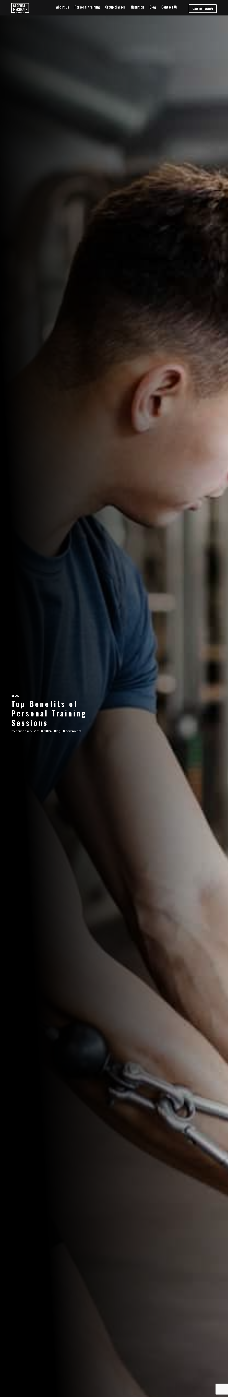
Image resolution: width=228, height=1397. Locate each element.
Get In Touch (202, 8)
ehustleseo (24, 731)
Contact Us (169, 8)
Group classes (115, 8)
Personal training (87, 8)
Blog (152, 8)
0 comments (72, 731)
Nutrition (137, 8)
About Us (62, 8)
